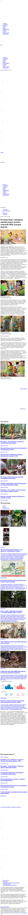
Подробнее (24, 912)
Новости (5, 23)
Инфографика (6, 29)
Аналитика (5, 24)
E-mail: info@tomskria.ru (6, 807)
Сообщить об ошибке (16, 807)
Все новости (3, 795)
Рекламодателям (6, 884)
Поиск (2, 152)
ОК (1, 913)
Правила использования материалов (11, 882)
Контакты (5, 881)
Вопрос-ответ (6, 32)
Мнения (5, 25)
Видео (4, 28)
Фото (4, 27)
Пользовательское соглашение (10, 885)
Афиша (4, 30)
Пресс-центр (6, 34)
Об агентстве (6, 880)
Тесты (4, 31)
